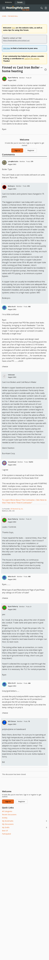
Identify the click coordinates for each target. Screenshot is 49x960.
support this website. (32, 58)
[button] (45, 69)
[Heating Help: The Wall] (17, 8)
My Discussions (8, 824)
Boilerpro (11, 186)
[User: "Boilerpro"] (4, 187)
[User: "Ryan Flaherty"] (4, 79)
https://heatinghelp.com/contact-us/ (16, 40)
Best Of (5, 831)
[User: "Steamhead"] (4, 463)
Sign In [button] (17, 150)
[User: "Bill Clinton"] (4, 722)
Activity (4, 818)
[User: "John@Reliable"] (4, 162)
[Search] (42, 8)
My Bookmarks (24, 821)
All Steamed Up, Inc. (16, 509)
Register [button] (31, 150)
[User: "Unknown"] (4, 376)
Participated (6, 834)
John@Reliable (13, 161)
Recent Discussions (9, 814)
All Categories (7, 811)
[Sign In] (46, 8)
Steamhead (12, 462)
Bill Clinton (12, 721)
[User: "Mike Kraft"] (4, 307)
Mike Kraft (12, 307)
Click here (6, 48)
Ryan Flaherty (13, 78)
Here (13, 28)
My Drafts (24, 827)
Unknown (11, 375)
